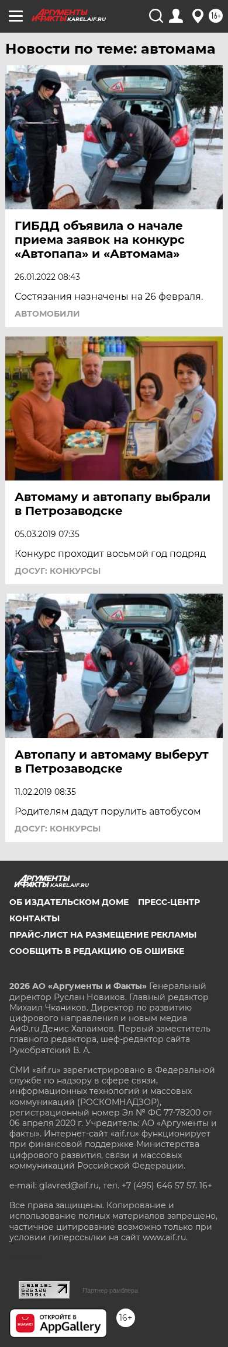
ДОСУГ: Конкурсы (58, 571)
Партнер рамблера (110, 1290)
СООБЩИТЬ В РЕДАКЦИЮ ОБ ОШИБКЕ (96, 951)
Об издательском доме (69, 902)
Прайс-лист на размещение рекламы (102, 934)
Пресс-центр (169, 902)
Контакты (34, 918)
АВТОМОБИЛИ (47, 314)
